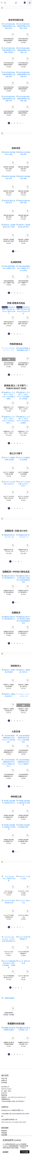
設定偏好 (5, 1152)
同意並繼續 (24, 1152)
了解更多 (23, 1148)
